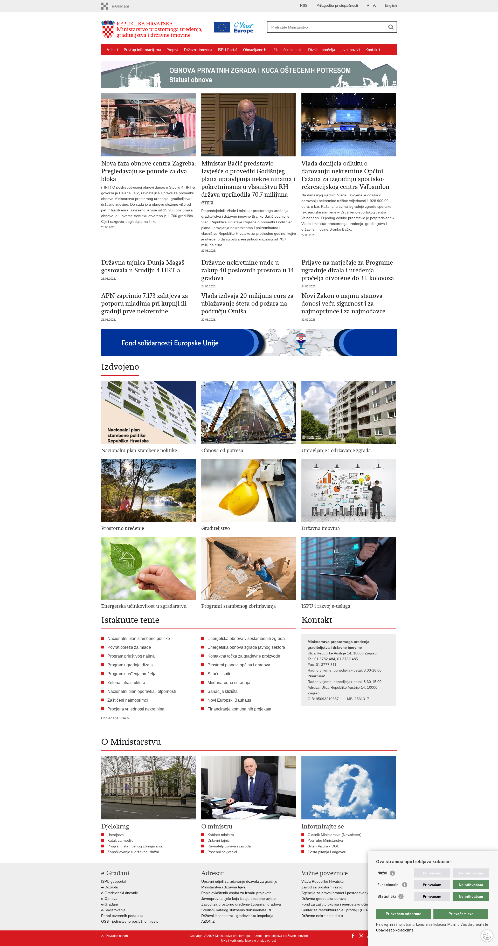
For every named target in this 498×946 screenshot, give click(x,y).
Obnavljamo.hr (255, 49)
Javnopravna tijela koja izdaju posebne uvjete (238, 898)
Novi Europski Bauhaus (229, 700)
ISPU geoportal (113, 881)
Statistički (386, 896)
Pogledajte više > (115, 718)
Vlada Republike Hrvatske (322, 881)
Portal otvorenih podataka (122, 916)
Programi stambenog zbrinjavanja (135, 846)
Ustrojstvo (115, 835)
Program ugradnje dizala (130, 665)
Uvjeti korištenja (232, 940)
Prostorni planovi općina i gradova (239, 665)
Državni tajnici (219, 840)
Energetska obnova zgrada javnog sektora (246, 647)
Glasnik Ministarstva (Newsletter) (335, 835)
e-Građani (109, 904)
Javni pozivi (350, 49)
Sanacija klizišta (223, 691)
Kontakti (372, 49)
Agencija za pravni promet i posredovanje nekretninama (347, 893)
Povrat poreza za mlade (129, 647)
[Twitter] (361, 936)
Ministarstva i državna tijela (223, 887)
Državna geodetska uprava (323, 898)
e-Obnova (109, 898)
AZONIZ (208, 921)
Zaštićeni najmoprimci (127, 700)
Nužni (382, 873)
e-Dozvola (109, 887)
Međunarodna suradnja (229, 682)
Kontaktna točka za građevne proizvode (244, 656)
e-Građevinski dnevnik (119, 893)
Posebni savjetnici (222, 852)
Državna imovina (198, 49)
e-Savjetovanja (113, 910)
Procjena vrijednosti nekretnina (135, 709)
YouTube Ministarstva (325, 840)
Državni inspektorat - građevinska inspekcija (237, 916)
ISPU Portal (227, 49)
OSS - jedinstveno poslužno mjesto (129, 921)
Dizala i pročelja (321, 49)
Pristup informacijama (142, 49)
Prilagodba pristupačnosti (337, 5)
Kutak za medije (120, 840)
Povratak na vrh (117, 936)
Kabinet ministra (221, 835)
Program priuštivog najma (131, 656)
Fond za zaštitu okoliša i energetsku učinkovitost (341, 904)
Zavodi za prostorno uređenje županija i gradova (241, 904)
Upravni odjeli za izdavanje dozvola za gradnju (239, 881)
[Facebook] (353, 936)
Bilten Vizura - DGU (324, 846)
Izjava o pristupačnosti (260, 940)
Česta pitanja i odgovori (327, 852)
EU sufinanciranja (287, 49)
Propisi (172, 49)
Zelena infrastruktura (126, 682)
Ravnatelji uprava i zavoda (229, 846)
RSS (303, 5)
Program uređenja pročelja (131, 674)
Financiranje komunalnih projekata (239, 709)
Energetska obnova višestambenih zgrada (246, 638)
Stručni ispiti (219, 674)
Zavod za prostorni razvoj (322, 887)
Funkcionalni (388, 885)
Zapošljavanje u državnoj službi (133, 852)
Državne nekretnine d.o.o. (322, 916)
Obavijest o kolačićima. (395, 930)
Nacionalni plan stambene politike (138, 638)
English (391, 5)
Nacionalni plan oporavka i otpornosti (141, 691)
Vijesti (112, 49)
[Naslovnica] (153, 29)
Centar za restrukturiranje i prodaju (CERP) (336, 910)
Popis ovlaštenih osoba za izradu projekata (236, 893)
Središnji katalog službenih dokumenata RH (237, 910)
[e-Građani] (123, 6)
